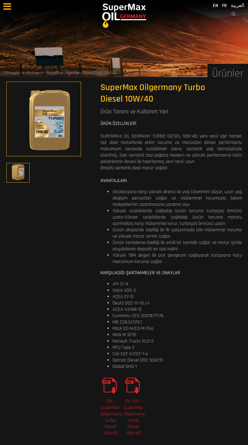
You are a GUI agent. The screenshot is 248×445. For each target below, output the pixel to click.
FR (224, 5)
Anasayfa (12, 73)
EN (215, 5)
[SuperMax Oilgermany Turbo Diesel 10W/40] (44, 120)
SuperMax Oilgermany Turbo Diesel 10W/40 (81, 73)
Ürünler (33, 73)
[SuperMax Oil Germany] (124, 16)
